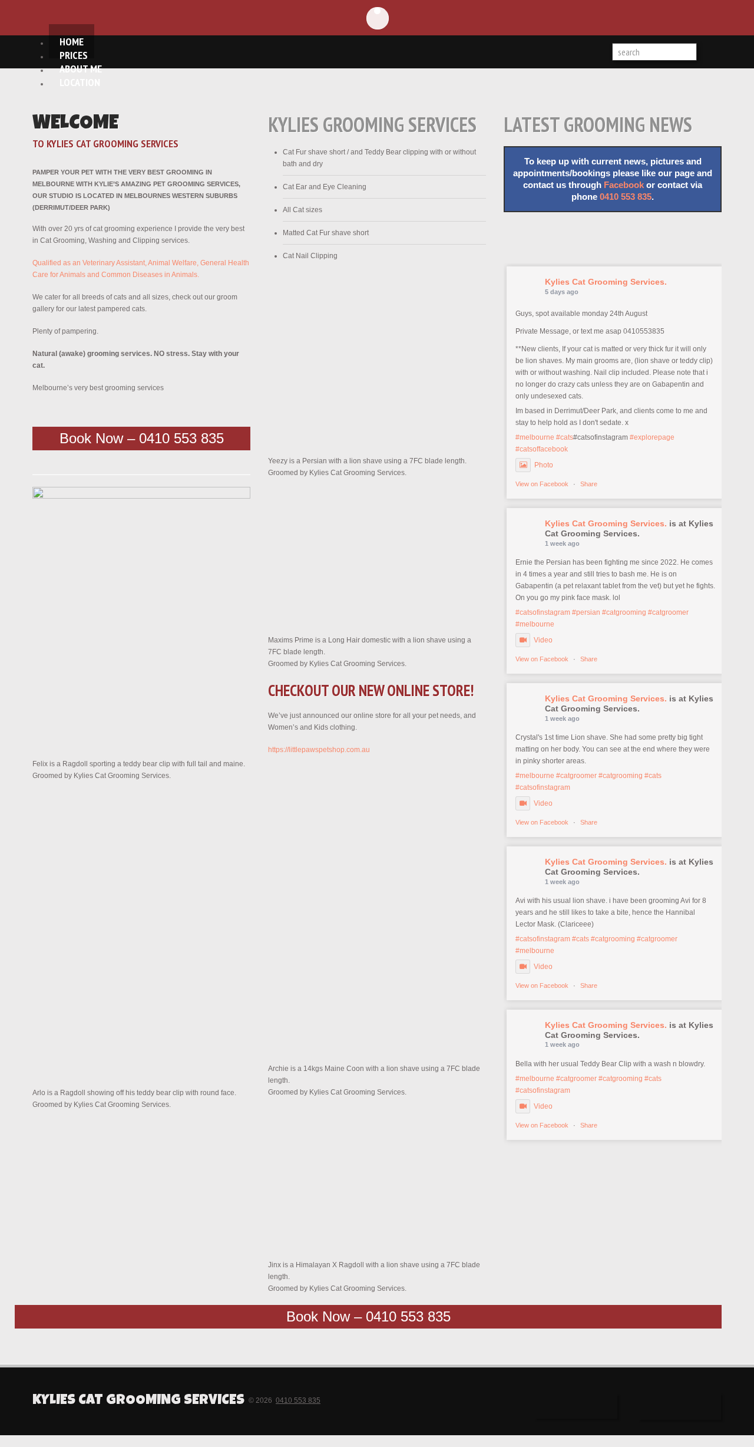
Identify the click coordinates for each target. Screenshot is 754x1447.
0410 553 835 (626, 197)
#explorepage (652, 437)
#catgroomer (668, 612)
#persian (586, 612)
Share (588, 483)
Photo (543, 465)
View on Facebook (541, 483)
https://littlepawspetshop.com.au (319, 750)
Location (79, 82)
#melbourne (534, 437)
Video (543, 640)
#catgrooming (624, 612)
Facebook (624, 185)
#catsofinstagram (542, 612)
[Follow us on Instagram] (645, 237)
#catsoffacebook (541, 449)
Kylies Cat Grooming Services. (606, 281)
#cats (564, 437)
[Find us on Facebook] (551, 238)
